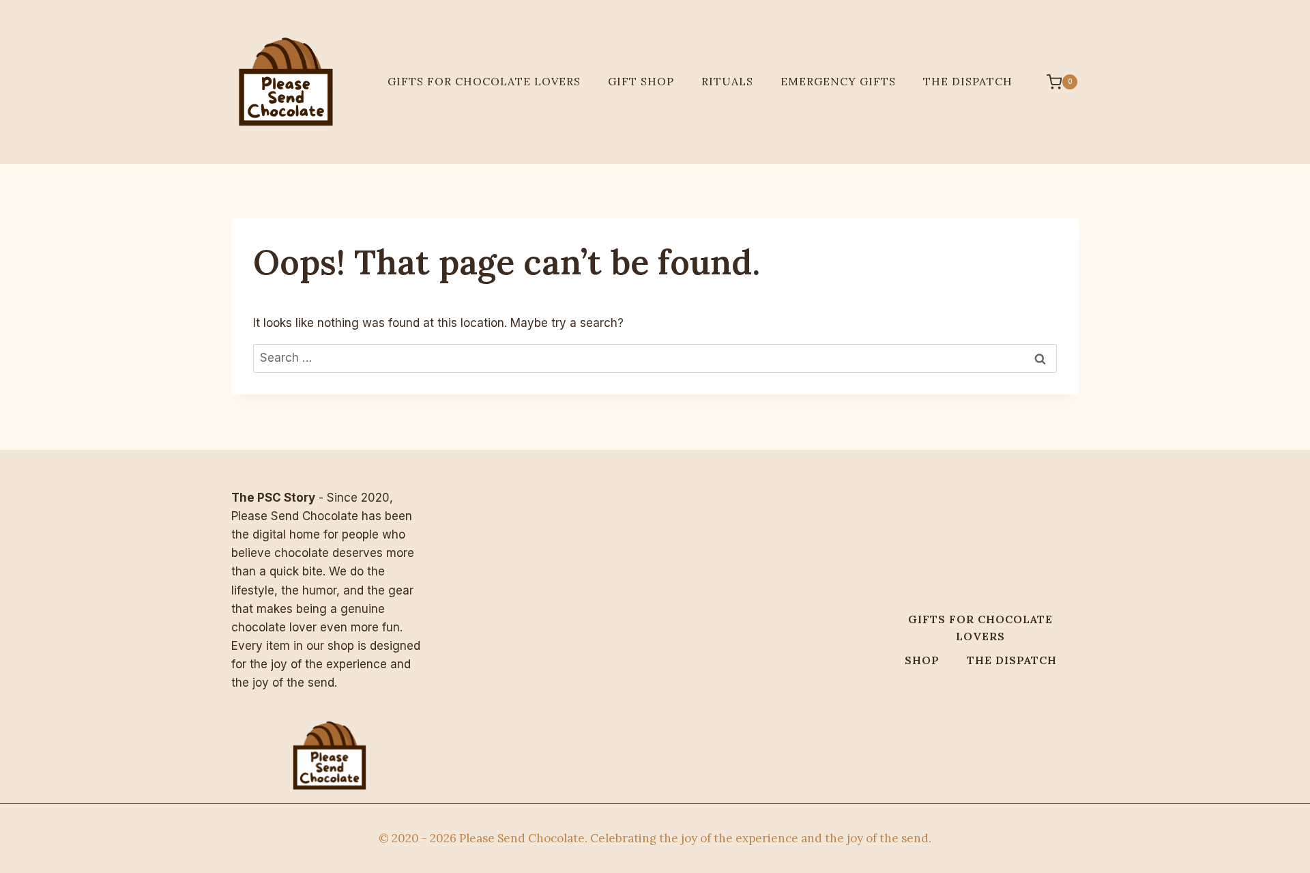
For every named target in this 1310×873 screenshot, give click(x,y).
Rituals (727, 81)
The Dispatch (968, 81)
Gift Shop (641, 81)
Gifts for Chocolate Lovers (484, 81)
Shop (922, 660)
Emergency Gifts (838, 81)
